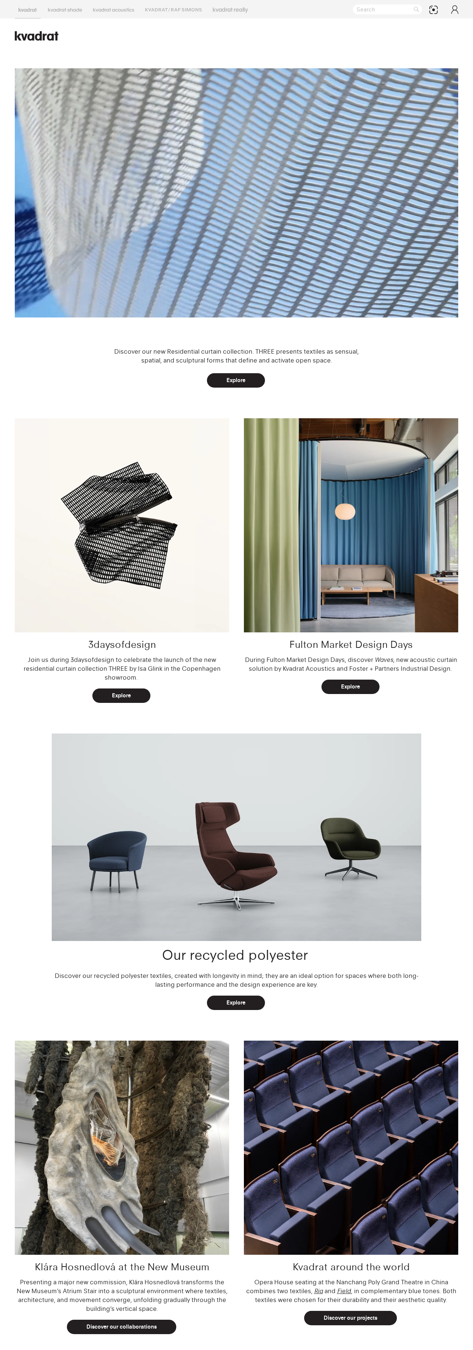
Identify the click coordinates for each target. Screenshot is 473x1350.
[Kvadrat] (28, 9)
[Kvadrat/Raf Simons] (173, 9)
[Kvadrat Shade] (65, 9)
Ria (318, 1291)
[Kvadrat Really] (230, 9)
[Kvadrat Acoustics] (113, 9)
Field (344, 1291)
